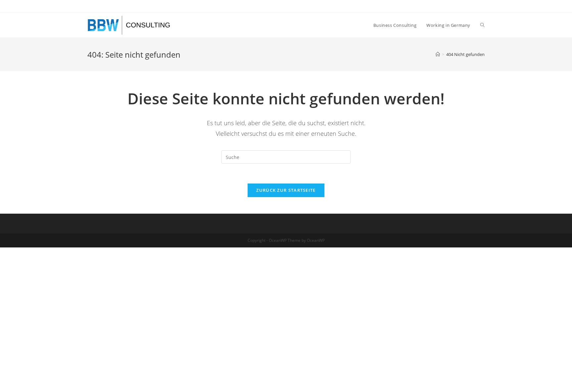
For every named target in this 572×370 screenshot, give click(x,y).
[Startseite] (438, 54)
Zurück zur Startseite (285, 190)
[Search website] (482, 25)
